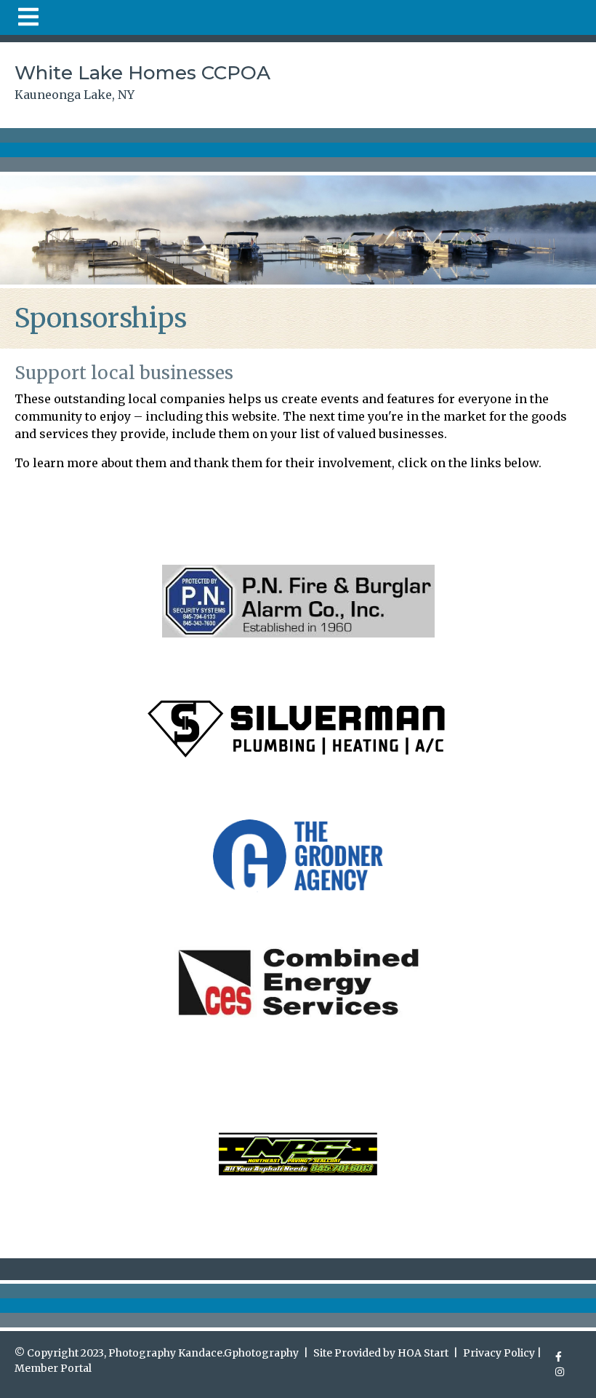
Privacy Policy (499, 1352)
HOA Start (423, 1352)
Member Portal (53, 1368)
